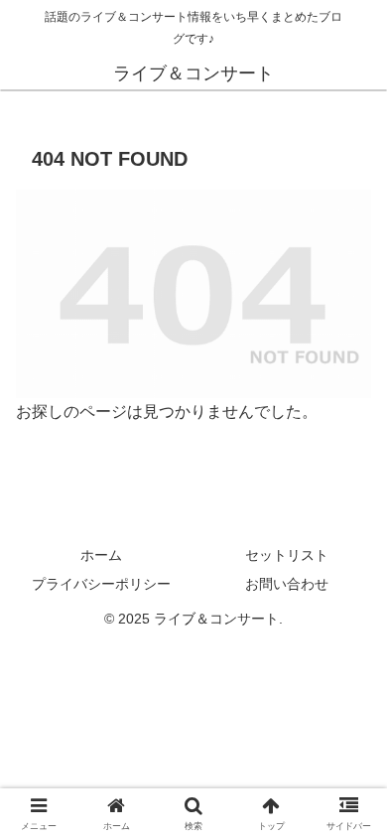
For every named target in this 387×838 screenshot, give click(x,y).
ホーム (101, 555)
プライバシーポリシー (101, 584)
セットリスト (286, 555)
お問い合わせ (286, 584)
